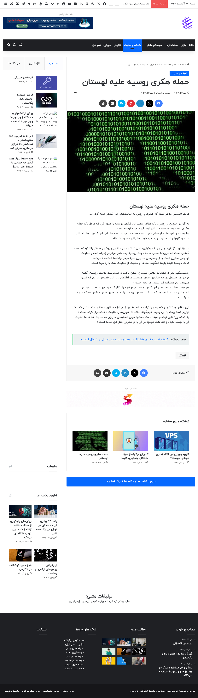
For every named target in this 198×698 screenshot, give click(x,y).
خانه (191, 45)
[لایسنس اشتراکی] (46, 83)
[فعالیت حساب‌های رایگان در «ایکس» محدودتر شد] (124, 660)
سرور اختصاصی (51, 691)
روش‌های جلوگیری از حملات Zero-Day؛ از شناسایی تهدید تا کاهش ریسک (21, 529)
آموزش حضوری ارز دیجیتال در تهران (88, 601)
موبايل (107, 45)
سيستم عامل (154, 45)
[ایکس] (149, 103)
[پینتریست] (131, 103)
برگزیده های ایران (74, 644)
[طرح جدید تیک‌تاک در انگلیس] (20, 555)
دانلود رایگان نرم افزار (119, 601)
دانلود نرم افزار (131, 388)
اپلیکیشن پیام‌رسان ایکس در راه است (129, 4)
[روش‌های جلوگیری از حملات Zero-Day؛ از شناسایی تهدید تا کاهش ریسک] (20, 511)
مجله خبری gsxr (74, 656)
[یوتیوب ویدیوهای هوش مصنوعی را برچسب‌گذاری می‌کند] (108, 660)
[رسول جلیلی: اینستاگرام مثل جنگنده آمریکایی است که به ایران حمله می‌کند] (139, 660)
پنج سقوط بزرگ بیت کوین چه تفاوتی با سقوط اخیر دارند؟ (21, 163)
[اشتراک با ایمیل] (112, 103)
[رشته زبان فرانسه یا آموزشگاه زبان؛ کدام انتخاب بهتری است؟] (139, 642)
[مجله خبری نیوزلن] (188, 24)
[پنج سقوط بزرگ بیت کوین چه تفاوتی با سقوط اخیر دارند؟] (46, 302)
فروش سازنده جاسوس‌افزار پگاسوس (25, 99)
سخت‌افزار (172, 45)
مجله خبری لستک (74, 652)
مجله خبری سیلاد (74, 664)
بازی (183, 45)
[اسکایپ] (121, 103)
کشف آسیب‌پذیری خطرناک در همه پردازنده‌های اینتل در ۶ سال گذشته (124, 340)
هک (181, 355)
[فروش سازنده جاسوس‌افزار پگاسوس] (46, 100)
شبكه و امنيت (132, 45)
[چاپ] (103, 103)
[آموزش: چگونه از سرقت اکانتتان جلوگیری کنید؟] (130, 441)
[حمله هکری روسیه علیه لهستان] (90, 441)
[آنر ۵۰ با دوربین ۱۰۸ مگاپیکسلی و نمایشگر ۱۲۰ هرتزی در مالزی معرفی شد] (46, 141)
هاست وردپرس (12, 691)
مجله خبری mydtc (74, 660)
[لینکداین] (140, 103)
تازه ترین (34, 63)
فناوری (117, 45)
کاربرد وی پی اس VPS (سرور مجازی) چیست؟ (172, 456)
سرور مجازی (164, 691)
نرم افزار (96, 45)
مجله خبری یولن (74, 648)
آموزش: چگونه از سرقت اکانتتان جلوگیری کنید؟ (134, 456)
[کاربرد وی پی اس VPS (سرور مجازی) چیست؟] (171, 441)
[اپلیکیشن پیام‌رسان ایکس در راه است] (45, 555)
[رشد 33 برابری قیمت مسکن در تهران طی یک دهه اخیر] (45, 511)
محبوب (53, 63)
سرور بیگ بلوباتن (31, 691)
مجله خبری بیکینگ (74, 640)
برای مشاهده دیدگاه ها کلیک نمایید (130, 481)
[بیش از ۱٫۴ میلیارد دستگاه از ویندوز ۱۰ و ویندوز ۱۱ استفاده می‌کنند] (46, 120)
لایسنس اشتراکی (23, 77)
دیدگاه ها (14, 63)
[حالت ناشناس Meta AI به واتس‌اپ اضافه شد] (108, 651)
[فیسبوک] (159, 103)
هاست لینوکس (66, 14)
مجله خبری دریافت (74, 669)
